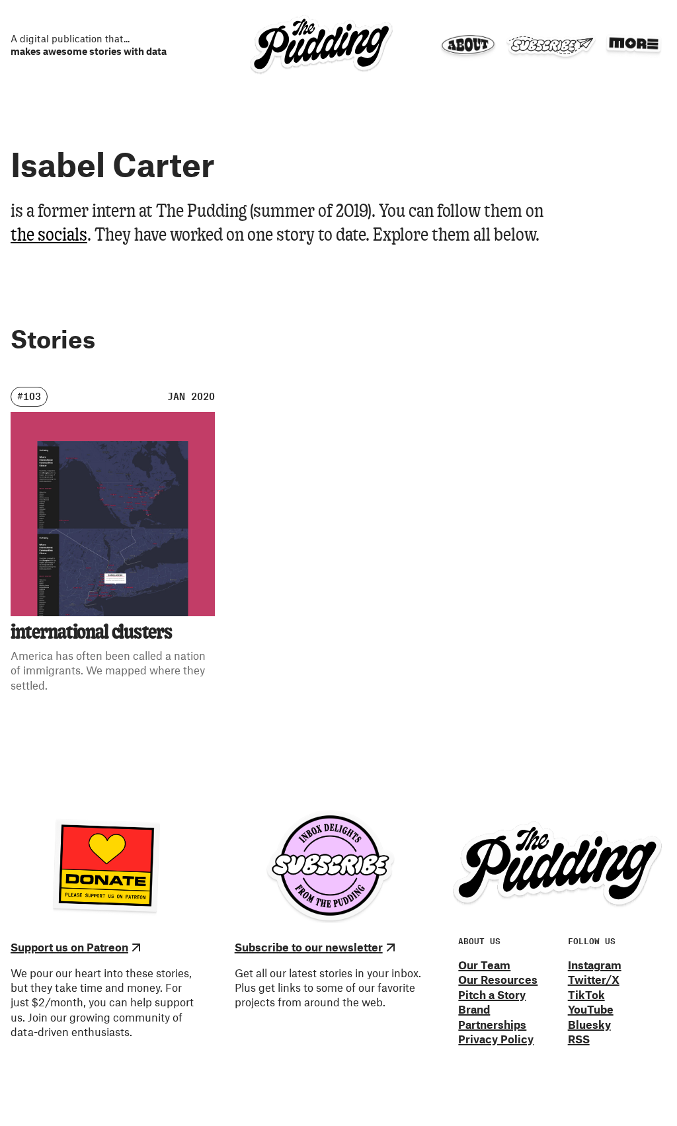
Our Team (484, 964)
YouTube (591, 1009)
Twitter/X (593, 979)
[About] (468, 45)
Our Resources (498, 979)
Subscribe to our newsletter (309, 946)
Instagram (594, 964)
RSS (579, 1038)
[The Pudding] (321, 45)
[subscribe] (550, 45)
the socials (49, 235)
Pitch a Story (492, 994)
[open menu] (633, 43)
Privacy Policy (496, 1038)
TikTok (586, 994)
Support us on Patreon (69, 946)
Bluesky (589, 1024)
